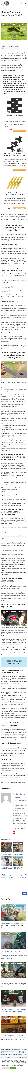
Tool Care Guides (6, 18)
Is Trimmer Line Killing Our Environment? (10, 981)
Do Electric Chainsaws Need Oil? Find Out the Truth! (12, 1035)
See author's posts (19, 828)
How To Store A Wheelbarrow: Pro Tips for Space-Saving (13, 1009)
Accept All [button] (13, 1067)
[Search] (25, 3)
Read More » (9, 958)
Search (2, 891)
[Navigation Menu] (23, 3)
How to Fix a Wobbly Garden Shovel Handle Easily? (12, 923)
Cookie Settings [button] (6, 1067)
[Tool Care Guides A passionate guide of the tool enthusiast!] (5, 3)
